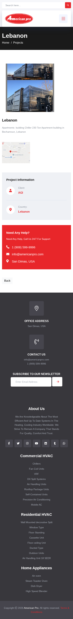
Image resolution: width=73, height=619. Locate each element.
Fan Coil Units (36, 469)
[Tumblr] (55, 443)
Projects (18, 42)
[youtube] (36, 443)
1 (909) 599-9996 (23, 247)
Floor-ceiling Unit (37, 543)
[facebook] (9, 443)
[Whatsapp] (64, 443)
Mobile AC (36, 504)
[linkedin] (46, 443)
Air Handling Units (36, 484)
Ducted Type (36, 548)
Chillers (37, 463)
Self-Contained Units (36, 494)
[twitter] (18, 443)
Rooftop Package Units (36, 489)
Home (5, 42)
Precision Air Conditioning (36, 499)
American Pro (31, 608)
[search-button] (68, 5)
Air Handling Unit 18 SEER (36, 558)
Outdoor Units (36, 553)
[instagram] (27, 443)
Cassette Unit (36, 537)
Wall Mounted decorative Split (36, 522)
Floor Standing (36, 532)
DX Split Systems (36, 479)
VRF (36, 474)
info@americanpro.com (27, 254)
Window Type (36, 527)
